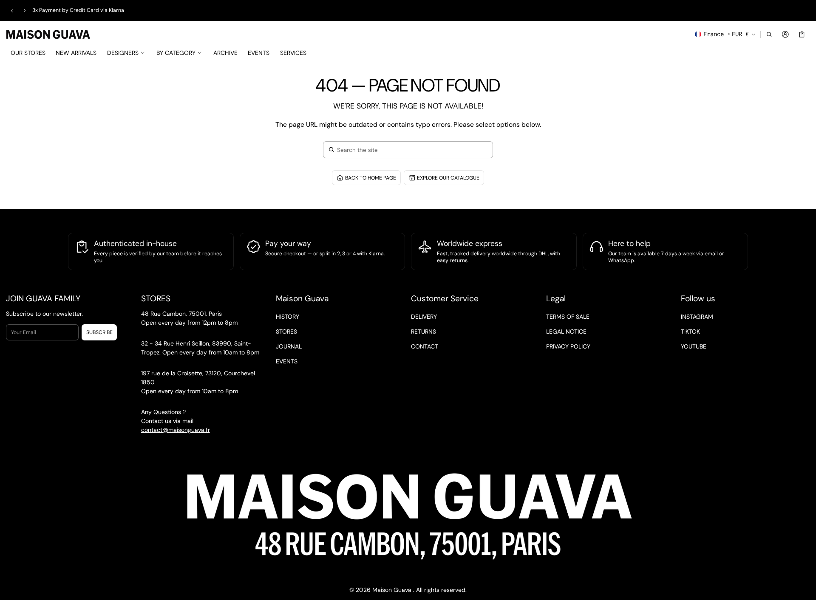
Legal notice (566, 331)
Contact (424, 346)
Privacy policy (568, 346)
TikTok (690, 331)
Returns (423, 331)
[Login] (785, 34)
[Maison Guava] (48, 33)
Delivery (424, 316)
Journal (289, 346)
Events (287, 361)
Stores (286, 331)
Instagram (697, 316)
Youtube (693, 346)
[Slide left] (12, 11)
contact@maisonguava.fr (175, 430)
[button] (769, 34)
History (287, 316)
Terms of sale (567, 316)
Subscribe (99, 332)
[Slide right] (25, 11)
